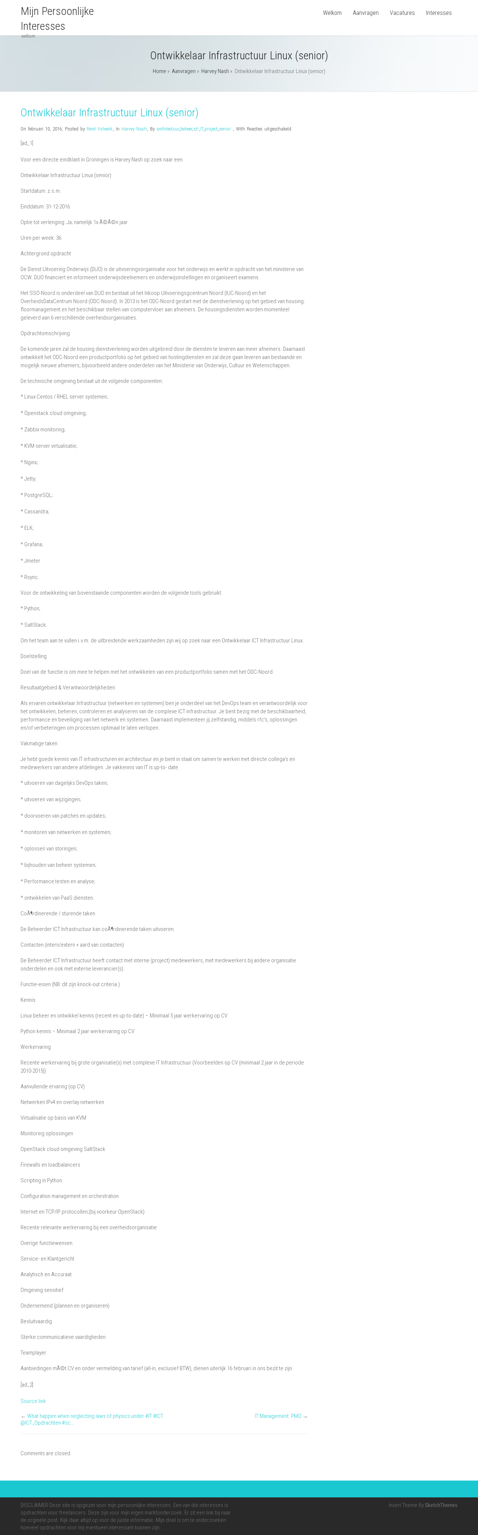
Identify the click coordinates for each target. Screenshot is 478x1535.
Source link (33, 1401)
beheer (186, 129)
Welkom (332, 12)
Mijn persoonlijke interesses (57, 18)
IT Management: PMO (278, 1416)
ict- (196, 129)
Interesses (439, 12)
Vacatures (402, 12)
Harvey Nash (215, 71)
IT (202, 129)
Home (159, 71)
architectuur (167, 129)
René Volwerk (99, 129)
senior (225, 129)
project (211, 129)
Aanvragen (366, 12)
